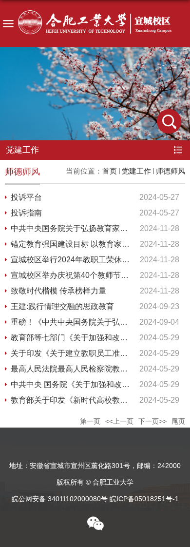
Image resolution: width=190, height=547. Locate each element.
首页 (109, 171)
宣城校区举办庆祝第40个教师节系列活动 (81, 275)
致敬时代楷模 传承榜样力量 (58, 291)
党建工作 (136, 171)
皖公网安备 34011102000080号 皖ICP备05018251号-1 (95, 499)
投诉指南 (26, 213)
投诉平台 (26, 197)
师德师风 (170, 171)
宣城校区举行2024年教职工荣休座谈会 (78, 259)
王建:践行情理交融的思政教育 (62, 306)
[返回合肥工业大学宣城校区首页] (95, 24)
